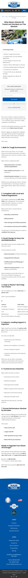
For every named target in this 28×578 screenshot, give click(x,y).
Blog (6, 16)
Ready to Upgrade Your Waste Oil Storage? (12, 77)
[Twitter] (16, 576)
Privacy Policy (14, 548)
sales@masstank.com (16, 564)
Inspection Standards (14, 525)
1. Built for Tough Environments (11, 54)
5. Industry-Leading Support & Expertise (13, 67)
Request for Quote (14, 540)
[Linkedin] (11, 576)
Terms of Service (14, 545)
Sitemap (14, 551)
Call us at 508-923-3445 (14, 107)
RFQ (24, 10)
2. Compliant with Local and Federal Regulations (12, 57)
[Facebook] (13, 576)
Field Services (14, 528)
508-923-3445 (16, 560)
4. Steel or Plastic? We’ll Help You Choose (14, 65)
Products (14, 523)
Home (3, 16)
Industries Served (14, 531)
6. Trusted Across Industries (10, 69)
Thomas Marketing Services (14, 572)
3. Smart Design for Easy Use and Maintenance (12, 61)
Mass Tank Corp (9, 570)
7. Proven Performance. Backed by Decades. (12, 73)
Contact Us (8, 10)
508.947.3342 (15, 562)
